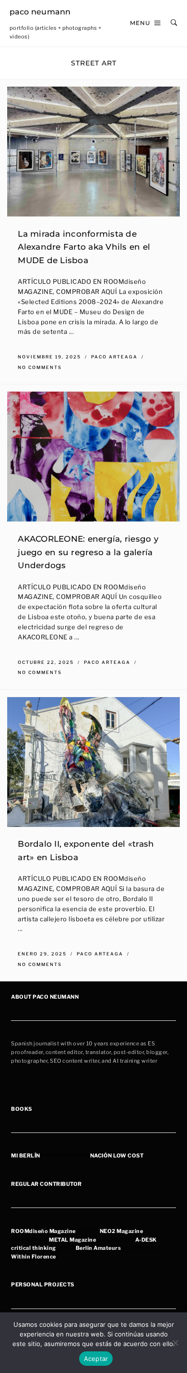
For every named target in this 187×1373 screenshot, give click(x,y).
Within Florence (33, 1256)
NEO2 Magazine (121, 1231)
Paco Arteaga (115, 356)
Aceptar (96, 1358)
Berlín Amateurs (98, 1248)
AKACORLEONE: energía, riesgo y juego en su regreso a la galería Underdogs (88, 552)
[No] (175, 1343)
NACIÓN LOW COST (117, 1155)
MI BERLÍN (25, 1155)
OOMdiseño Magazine (45, 1231)
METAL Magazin (71, 1239)
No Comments (40, 367)
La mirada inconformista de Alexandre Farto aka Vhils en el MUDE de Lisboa (84, 247)
